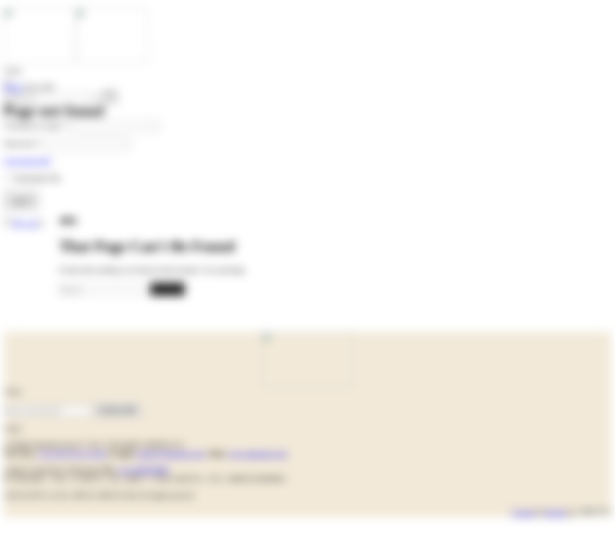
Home (13, 87)
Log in (21, 200)
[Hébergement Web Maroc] (594, 513)
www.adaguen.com (257, 454)
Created (523, 513)
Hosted (555, 513)
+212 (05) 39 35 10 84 (72, 454)
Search (167, 289)
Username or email (36, 126)
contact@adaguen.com (170, 454)
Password (21, 143)
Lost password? (27, 161)
